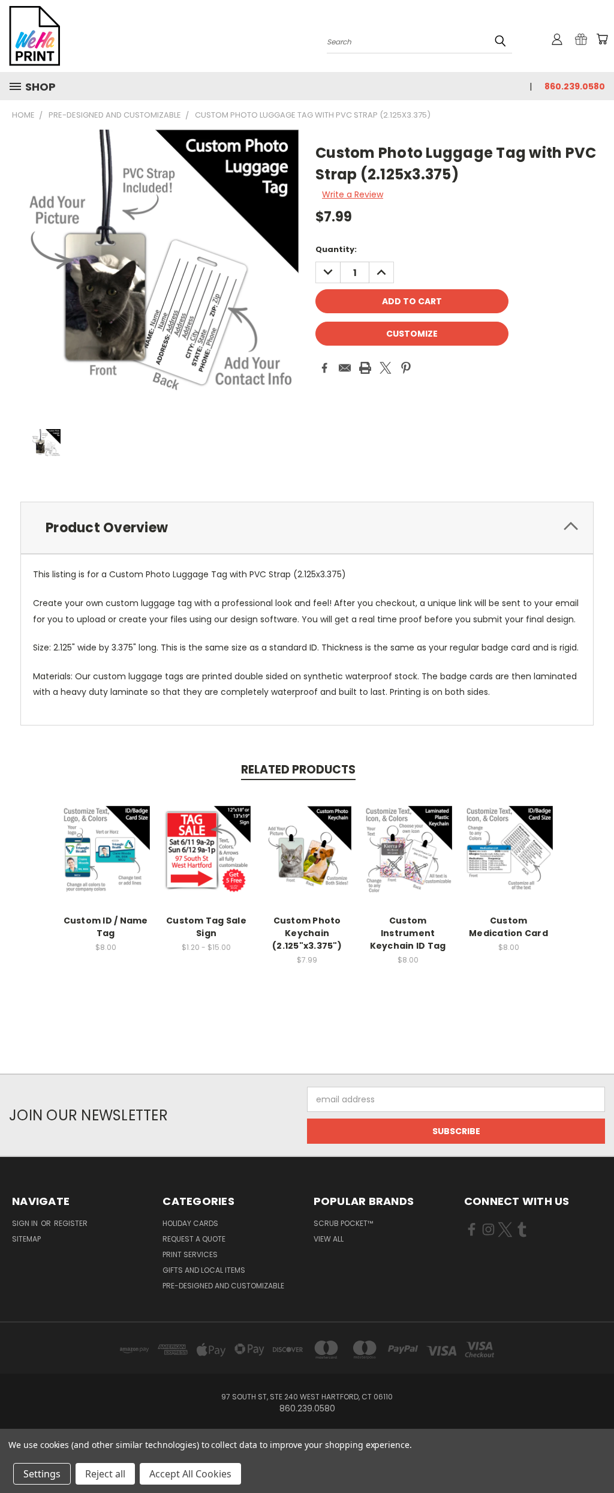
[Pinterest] (406, 368)
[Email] (345, 368)
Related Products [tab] (298, 770)
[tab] (307, 528)
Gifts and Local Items (203, 1270)
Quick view (105, 837)
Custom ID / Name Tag (106, 927)
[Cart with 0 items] (602, 39)
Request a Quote (193, 1239)
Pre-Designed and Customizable (223, 1286)
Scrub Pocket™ (343, 1223)
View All (329, 1239)
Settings (42, 1473)
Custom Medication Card (508, 927)
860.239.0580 (574, 86)
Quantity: (336, 249)
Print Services (190, 1254)
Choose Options (105, 859)
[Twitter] (386, 368)
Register (71, 1223)
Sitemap (26, 1239)
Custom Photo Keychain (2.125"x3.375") (307, 933)
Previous (595, 1455)
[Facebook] (324, 368)
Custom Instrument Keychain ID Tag (408, 933)
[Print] (365, 368)
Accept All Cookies (190, 1473)
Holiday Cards (190, 1223)
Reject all (105, 1473)
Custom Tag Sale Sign (206, 927)
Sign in (26, 1223)
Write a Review (352, 194)
